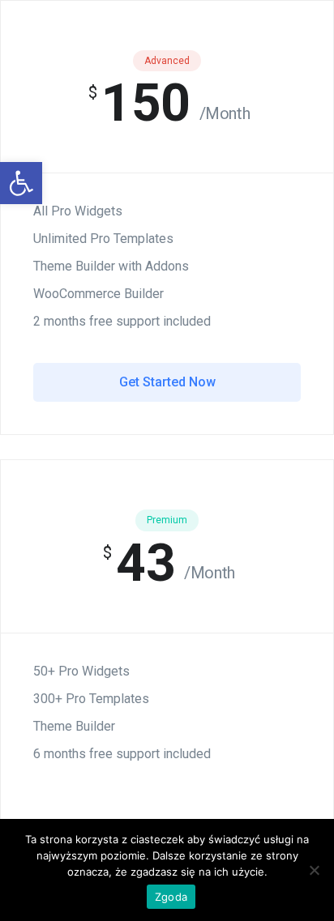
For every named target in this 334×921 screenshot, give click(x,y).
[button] (21, 183)
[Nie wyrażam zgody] (314, 870)
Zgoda (171, 896)
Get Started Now (167, 382)
